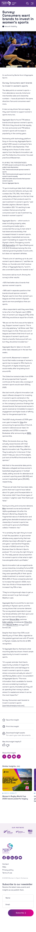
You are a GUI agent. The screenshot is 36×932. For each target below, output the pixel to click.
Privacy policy (7, 870)
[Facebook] (4, 857)
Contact (5, 864)
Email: (8, 904)
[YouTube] (20, 857)
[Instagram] (8, 857)
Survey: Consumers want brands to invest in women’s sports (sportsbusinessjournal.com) (15, 703)
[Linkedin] (12, 857)
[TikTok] (16, 857)
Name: (8, 898)
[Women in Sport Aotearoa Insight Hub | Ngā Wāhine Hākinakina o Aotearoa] (9, 3)
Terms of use (7, 873)
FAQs (4, 867)
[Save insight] (29, 771)
